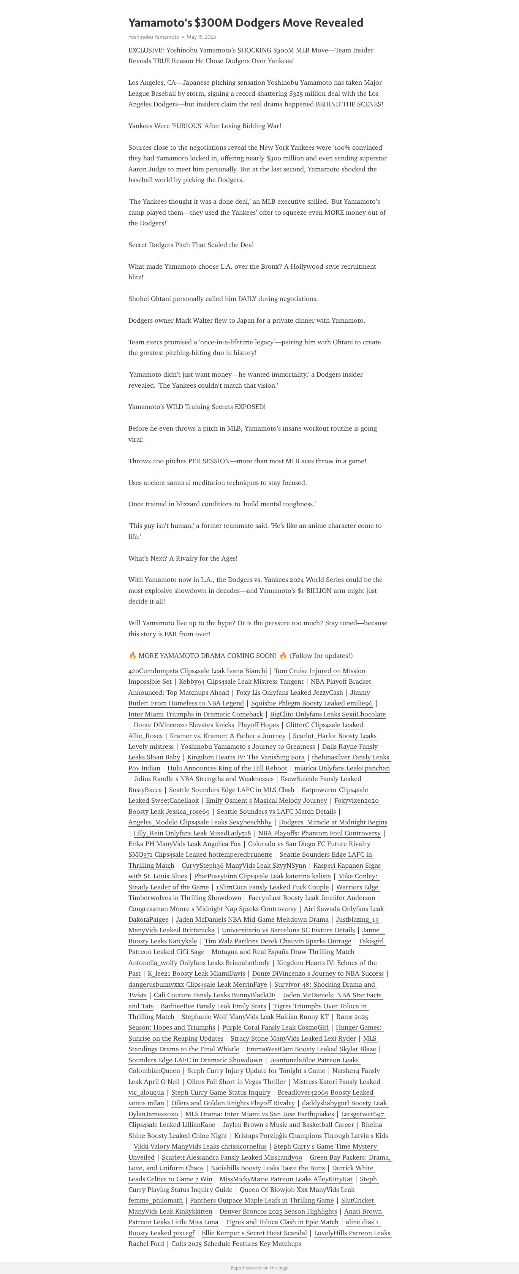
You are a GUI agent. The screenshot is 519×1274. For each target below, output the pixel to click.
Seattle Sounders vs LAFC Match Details (276, 811)
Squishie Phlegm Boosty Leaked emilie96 (312, 703)
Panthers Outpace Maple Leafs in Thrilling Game (262, 1200)
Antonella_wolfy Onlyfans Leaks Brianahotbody (199, 963)
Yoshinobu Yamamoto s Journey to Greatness (248, 746)
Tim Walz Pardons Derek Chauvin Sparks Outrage (277, 941)
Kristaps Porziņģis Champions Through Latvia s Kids (311, 1135)
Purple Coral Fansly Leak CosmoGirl (275, 1027)
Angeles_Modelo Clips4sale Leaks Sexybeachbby (200, 822)
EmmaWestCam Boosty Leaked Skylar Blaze (311, 1049)
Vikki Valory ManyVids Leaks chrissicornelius (200, 1146)
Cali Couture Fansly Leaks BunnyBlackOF (214, 995)
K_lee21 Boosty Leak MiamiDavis (196, 973)
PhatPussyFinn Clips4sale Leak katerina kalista (262, 876)
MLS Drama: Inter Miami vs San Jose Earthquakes (259, 1114)
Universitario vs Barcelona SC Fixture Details (288, 930)
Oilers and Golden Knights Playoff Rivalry (233, 1103)
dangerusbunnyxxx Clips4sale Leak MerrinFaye (197, 984)
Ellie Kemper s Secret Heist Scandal (254, 1233)
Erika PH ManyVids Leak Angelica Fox (184, 844)
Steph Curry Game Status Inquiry (221, 1092)
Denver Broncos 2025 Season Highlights (278, 1211)
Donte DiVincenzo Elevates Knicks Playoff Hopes (206, 725)
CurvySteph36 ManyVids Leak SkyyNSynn (244, 865)
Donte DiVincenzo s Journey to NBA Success (318, 973)
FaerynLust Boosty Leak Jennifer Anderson (311, 898)
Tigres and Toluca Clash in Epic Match (282, 1222)
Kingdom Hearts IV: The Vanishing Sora (246, 757)
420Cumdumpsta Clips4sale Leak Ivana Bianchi (197, 671)
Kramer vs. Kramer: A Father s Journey (228, 736)
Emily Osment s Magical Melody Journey (266, 800)
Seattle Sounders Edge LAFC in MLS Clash (231, 790)
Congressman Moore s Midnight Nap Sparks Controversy (212, 909)
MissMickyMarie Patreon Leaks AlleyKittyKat (286, 1179)
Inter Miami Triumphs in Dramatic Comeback (195, 714)
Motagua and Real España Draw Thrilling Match (283, 952)
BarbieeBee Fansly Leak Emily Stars (213, 1006)
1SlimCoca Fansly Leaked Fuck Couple (272, 887)
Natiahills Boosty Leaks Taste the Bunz (268, 1168)
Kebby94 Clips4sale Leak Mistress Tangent (241, 681)
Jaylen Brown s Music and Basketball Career (288, 1124)
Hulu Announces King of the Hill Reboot (227, 768)
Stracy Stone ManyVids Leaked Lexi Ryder (293, 1038)
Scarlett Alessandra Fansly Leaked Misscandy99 (232, 1157)
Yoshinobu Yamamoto (153, 36)
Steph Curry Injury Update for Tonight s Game (256, 1070)
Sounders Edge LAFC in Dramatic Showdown (195, 1060)
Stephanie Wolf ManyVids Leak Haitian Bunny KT (255, 1017)
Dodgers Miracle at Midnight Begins (333, 822)
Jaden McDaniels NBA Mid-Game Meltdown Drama (252, 919)
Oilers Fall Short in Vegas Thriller (236, 1082)
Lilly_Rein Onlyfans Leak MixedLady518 (192, 833)
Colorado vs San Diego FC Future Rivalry (309, 844)
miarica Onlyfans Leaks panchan (342, 768)
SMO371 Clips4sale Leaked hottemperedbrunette (200, 854)
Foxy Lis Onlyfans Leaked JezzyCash (289, 692)
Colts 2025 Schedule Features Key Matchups (236, 1243)
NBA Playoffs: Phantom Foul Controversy (319, 833)
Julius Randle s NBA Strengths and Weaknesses (204, 779)
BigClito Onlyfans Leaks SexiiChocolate (328, 714)
